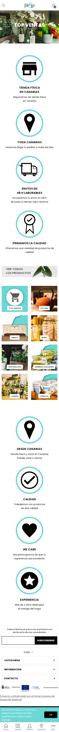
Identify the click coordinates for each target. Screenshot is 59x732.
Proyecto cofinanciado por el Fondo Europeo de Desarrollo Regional (27, 698)
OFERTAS (44, 396)
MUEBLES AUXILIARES (44, 367)
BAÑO (44, 337)
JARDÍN (14, 396)
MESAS (15, 337)
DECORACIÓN (14, 367)
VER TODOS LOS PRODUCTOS (18, 271)
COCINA (44, 308)
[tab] (29, 660)
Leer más (6, 719)
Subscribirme (46, 640)
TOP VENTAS (15, 308)
